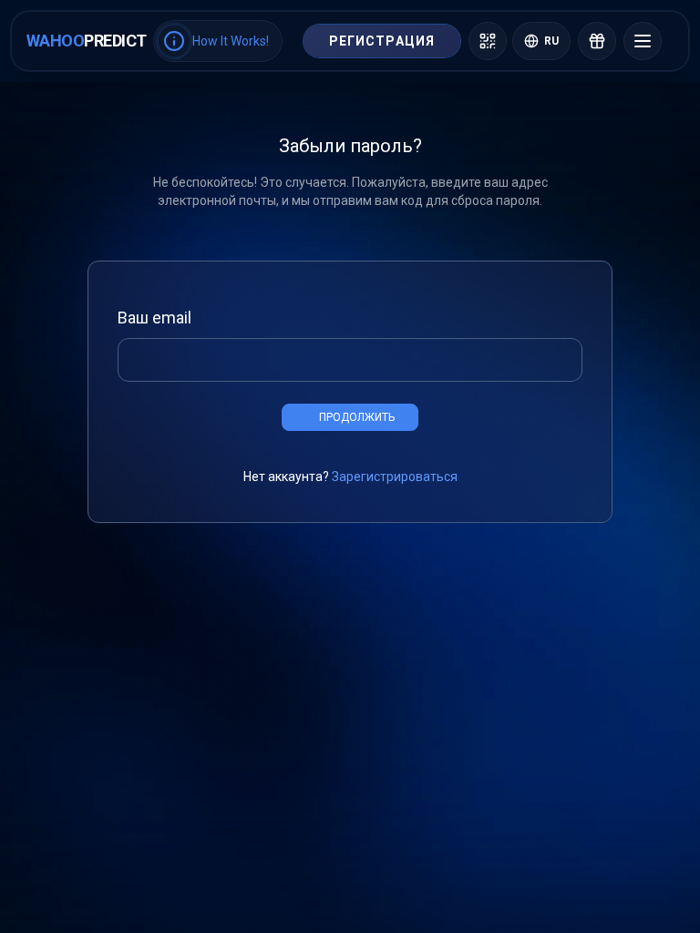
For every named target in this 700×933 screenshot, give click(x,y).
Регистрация (382, 41)
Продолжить (357, 417)
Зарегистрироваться (395, 476)
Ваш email (154, 317)
